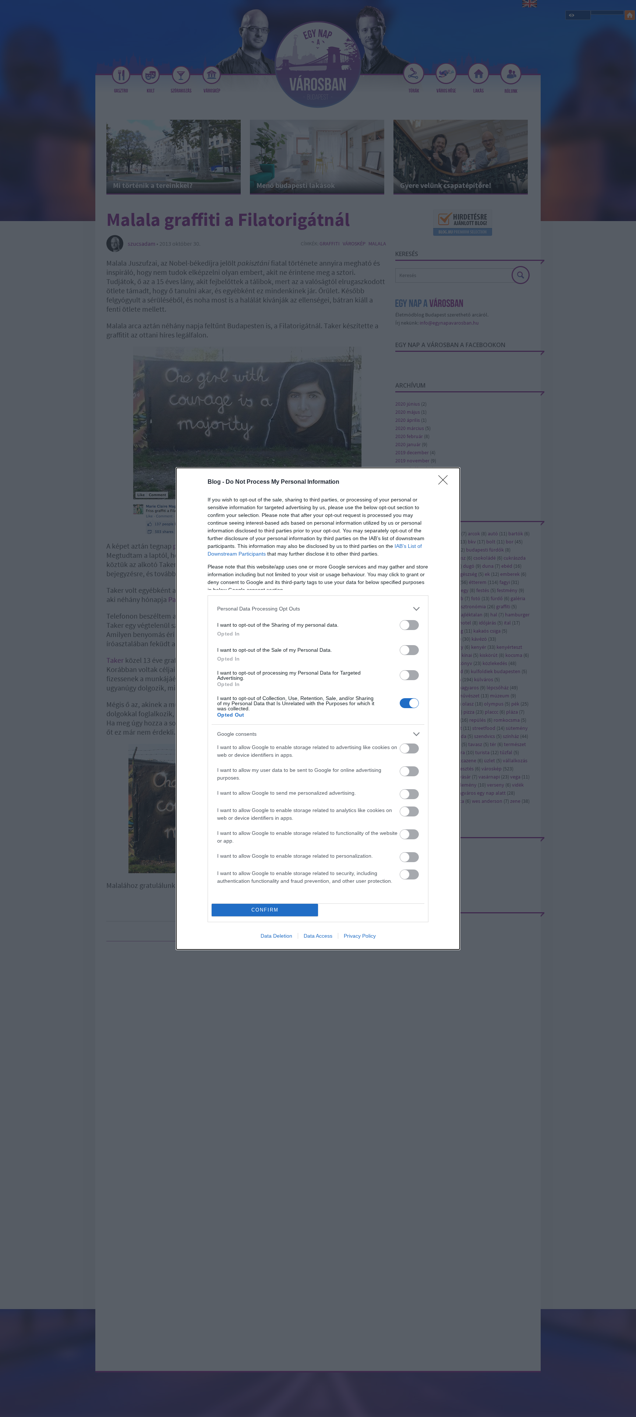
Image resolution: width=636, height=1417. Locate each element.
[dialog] (318, 708)
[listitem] (318, 609)
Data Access (318, 936)
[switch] (409, 625)
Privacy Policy (360, 936)
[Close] (445, 482)
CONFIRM (265, 910)
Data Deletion (276, 936)
